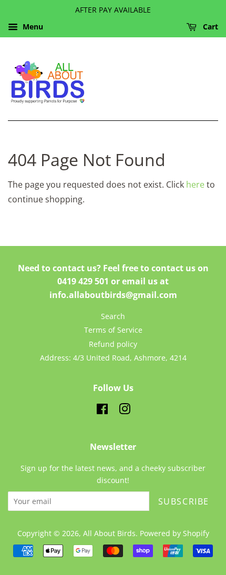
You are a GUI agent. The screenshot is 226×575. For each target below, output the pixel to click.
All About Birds (109, 533)
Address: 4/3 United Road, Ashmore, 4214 (113, 358)
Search (113, 316)
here (195, 184)
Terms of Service (113, 330)
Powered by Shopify (174, 533)
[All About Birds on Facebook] (102, 411)
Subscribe (183, 501)
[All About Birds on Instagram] (124, 411)
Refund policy (113, 344)
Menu (31, 27)
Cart (209, 27)
